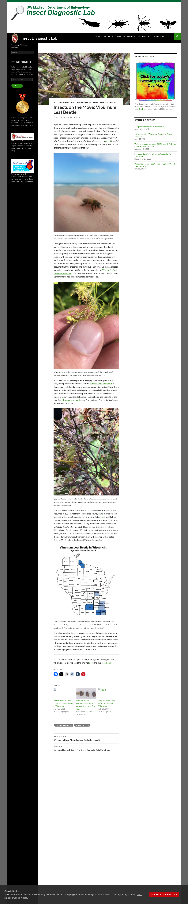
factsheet (106, 662)
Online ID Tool (158, 36)
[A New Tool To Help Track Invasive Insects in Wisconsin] (63, 693)
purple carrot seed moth (101, 383)
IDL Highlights (68, 102)
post (103, 517)
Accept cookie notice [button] (164, 895)
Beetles (57, 102)
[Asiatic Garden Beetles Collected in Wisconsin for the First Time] (86, 693)
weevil (108, 141)
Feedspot (14, 123)
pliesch (79, 117)
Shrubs (112, 102)
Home (98, 36)
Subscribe (17, 86)
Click (141, 109)
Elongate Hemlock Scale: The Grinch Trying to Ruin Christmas (82, 748)
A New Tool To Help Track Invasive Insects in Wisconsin (63, 703)
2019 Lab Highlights (64, 725)
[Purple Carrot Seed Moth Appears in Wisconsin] (108, 693)
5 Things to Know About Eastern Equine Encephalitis (77, 738)
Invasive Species (83, 102)
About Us (107, 36)
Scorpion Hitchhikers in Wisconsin (149, 126)
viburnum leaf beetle (71, 400)
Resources (142, 36)
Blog (170, 36)
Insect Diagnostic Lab (38, 38)
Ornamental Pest (100, 102)
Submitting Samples (125, 36)
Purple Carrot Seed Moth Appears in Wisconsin (106, 703)
